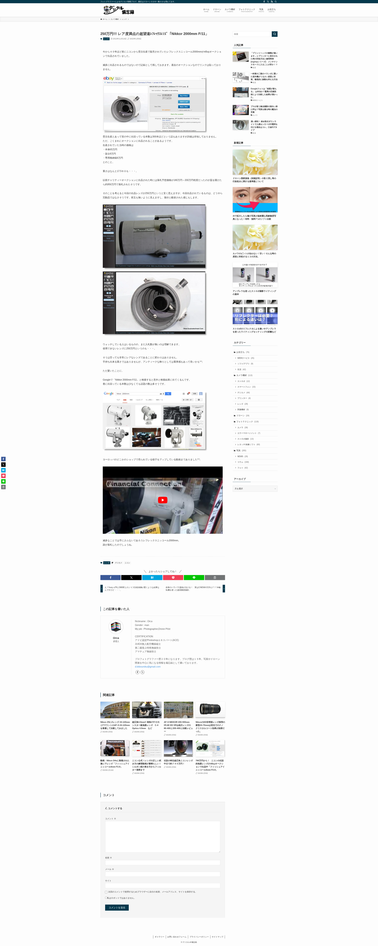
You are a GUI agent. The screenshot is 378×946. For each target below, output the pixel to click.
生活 (241, 369)
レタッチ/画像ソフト (248, 444)
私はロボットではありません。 (121, 898)
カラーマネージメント (248, 433)
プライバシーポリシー (199, 937)
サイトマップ (217, 937)
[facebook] (264, 1)
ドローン (242, 415)
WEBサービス (245, 358)
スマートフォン (246, 387)
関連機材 (243, 409)
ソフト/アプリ (245, 364)
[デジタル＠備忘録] (118, 10)
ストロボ (243, 381)
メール (109, 869)
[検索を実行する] (275, 34)
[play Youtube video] (163, 500)
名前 (108, 858)
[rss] (272, 1)
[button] (110, 577)
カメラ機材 (244, 375)
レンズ (106, 39)
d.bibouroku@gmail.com (148, 666)
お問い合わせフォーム (176, 937)
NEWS (242, 456)
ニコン (127, 563)
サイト (108, 881)
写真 (241, 450)
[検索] (276, 1)
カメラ (242, 427)
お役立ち (242, 352)
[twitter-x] (268, 1)
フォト (242, 468)
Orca (116, 638)
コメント (110, 818)
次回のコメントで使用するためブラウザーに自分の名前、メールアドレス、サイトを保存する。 (152, 892)
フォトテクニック (247, 421)
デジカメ (118, 563)
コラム (243, 462)
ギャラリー (159, 937)
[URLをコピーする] (215, 577)
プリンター (244, 398)
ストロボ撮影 (245, 439)
